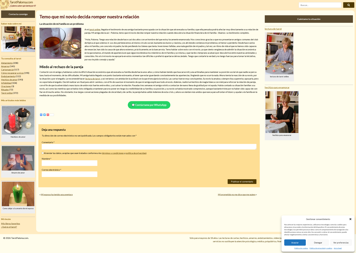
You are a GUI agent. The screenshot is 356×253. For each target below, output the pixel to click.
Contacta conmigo (18, 14)
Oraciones (6, 86)
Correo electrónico (51, 169)
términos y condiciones (113, 153)
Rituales (5, 89)
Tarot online (7, 93)
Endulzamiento (8, 76)
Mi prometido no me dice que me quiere (236, 194)
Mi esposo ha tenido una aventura (57, 194)
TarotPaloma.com (21, 2)
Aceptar (295, 242)
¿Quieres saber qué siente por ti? (23, 5)
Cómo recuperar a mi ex (12, 73)
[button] (350, 219)
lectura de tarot (92, 78)
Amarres (5, 66)
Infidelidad (6, 83)
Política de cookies (301, 248)
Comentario (48, 142)
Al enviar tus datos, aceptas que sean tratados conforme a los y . (95, 153)
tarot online (94, 29)
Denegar (318, 242)
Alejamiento (7, 63)
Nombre (46, 158)
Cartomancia (7, 69)
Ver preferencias (341, 242)
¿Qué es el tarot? (9, 226)
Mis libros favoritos (10, 223)
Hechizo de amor (9, 79)
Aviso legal (338, 248)
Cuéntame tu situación (308, 19)
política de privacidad (136, 153)
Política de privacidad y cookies (321, 248)
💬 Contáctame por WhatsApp (149, 104)
